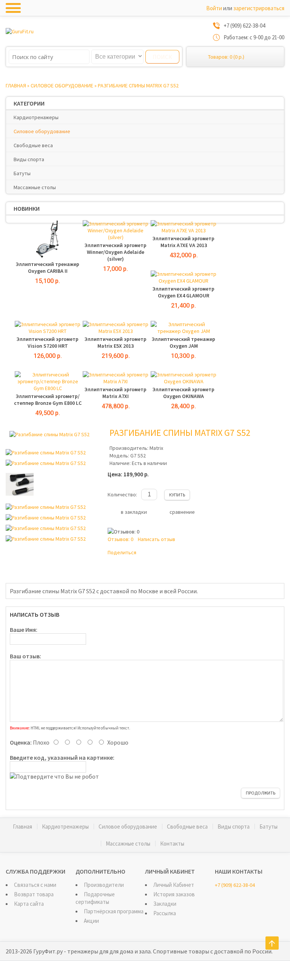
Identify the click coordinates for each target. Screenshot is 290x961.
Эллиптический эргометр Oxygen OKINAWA (183, 393)
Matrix (156, 448)
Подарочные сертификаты (95, 898)
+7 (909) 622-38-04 (235, 885)
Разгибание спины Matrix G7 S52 (138, 85)
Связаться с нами (35, 884)
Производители (104, 884)
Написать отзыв (156, 539)
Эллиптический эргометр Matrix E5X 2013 (116, 342)
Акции (91, 920)
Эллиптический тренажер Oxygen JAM (183, 342)
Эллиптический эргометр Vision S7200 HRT (48, 342)
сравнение (182, 511)
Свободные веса (33, 145)
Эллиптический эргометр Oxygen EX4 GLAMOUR (183, 292)
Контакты (172, 843)
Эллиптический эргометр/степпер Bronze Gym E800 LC (48, 399)
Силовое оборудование (62, 85)
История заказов (174, 894)
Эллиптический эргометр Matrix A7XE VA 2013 (183, 242)
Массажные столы (35, 187)
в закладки (134, 511)
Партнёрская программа (113, 911)
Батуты (22, 173)
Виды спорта (29, 159)
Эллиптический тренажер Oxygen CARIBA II (47, 267)
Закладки (164, 903)
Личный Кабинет (173, 884)
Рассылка (164, 913)
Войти (214, 8)
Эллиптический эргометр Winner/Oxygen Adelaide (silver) (116, 252)
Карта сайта (29, 903)
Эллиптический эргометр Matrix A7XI (116, 393)
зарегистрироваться (258, 8)
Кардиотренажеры (36, 117)
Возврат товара (34, 894)
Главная (16, 85)
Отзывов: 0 (120, 539)
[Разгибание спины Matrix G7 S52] (49, 434)
